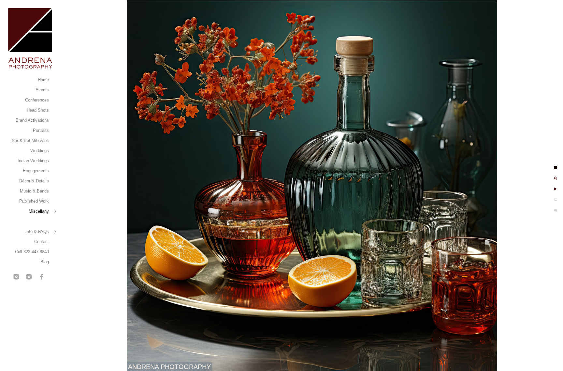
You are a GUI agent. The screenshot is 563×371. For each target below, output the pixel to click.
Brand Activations (32, 120)
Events (42, 89)
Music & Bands (34, 191)
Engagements (36, 170)
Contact (41, 241)
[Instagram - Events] (16, 276)
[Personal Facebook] (41, 276)
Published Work (34, 201)
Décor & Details (34, 180)
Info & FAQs (37, 231)
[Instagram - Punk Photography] (29, 276)
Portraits (41, 130)
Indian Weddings (33, 160)
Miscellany (39, 211)
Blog (44, 261)
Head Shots (38, 110)
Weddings (39, 150)
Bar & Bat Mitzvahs (30, 140)
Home (43, 79)
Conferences (37, 100)
